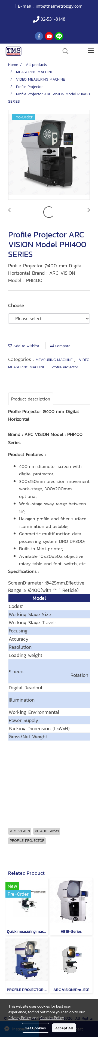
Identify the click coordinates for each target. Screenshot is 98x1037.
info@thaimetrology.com (58, 6)
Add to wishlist (25, 346)
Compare (62, 346)
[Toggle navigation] (91, 51)
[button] (63, 51)
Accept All (64, 1027)
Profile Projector (64, 367)
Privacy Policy (19, 1017)
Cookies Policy (52, 1017)
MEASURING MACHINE (55, 360)
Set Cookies (35, 1027)
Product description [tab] (30, 399)
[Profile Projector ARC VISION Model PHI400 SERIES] (49, 155)
